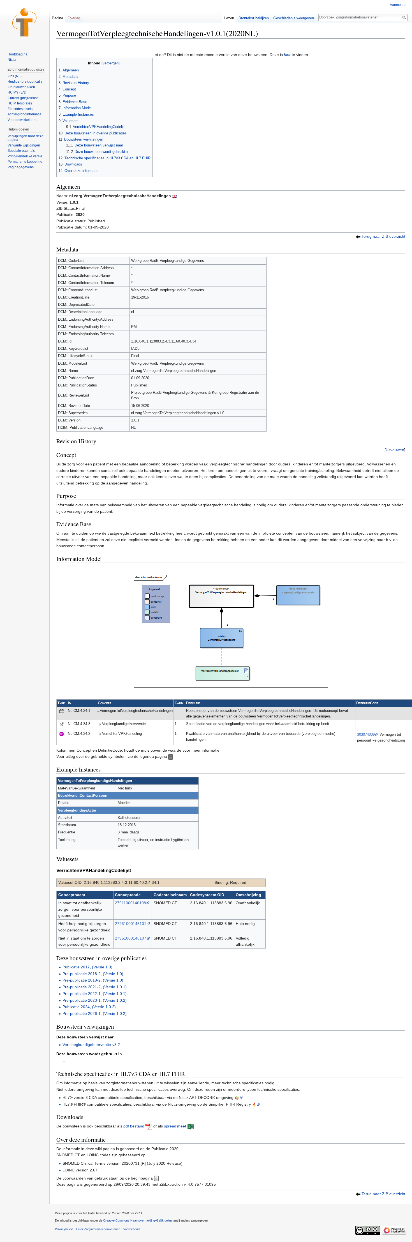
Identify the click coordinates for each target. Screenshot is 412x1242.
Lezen (229, 18)
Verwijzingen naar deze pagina (25, 138)
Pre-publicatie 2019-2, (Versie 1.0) (93, 980)
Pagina (57, 18)
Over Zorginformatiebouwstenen (98, 1229)
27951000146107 (130, 938)
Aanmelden (399, 5)
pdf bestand (133, 1126)
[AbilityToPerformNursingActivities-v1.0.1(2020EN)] (174, 196)
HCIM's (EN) (17, 92)
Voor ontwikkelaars (22, 120)
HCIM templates (20, 103)
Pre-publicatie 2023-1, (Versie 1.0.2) (95, 1000)
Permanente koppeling (25, 162)
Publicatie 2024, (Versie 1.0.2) (89, 1007)
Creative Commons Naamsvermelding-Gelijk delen (137, 1220)
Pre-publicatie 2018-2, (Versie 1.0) (93, 973)
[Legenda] (170, 756)
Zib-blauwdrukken (21, 87)
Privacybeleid (64, 1229)
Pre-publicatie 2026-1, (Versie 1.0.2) (95, 1013)
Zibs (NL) (15, 76)
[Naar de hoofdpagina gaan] (24, 22)
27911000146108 (130, 903)
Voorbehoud (131, 1229)
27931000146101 (130, 923)
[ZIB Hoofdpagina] (156, 1178)
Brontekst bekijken (254, 18)
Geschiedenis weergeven (293, 18)
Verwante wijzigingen (24, 145)
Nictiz (12, 60)
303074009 (366, 735)
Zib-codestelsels (20, 109)
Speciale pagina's (21, 151)
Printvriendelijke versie (25, 156)
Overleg (74, 18)
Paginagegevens (21, 167)
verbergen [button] (111, 63)
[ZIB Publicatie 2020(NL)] (358, 236)
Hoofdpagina (17, 54)
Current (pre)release (23, 98)
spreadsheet (175, 1126)
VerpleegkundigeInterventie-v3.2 (91, 1044)
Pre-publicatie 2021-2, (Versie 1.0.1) (95, 987)
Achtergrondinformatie (24, 114)
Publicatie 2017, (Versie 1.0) (87, 967)
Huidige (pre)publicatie (25, 81)
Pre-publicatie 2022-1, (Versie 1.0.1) (95, 993)
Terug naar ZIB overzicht (383, 236)
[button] (395, 450)
